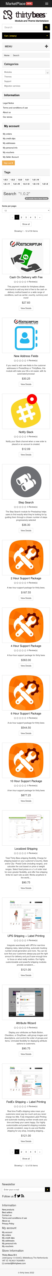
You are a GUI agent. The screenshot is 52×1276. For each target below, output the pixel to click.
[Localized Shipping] (26, 827)
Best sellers (7, 1212)
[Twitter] (19, 1196)
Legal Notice (8, 103)
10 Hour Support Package (26, 781)
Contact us (7, 1215)
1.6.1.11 (6, 184)
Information (12, 95)
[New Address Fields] (26, 335)
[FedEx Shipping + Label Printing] (26, 1081)
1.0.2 (13, 179)
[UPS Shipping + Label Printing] (26, 915)
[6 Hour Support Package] (26, 692)
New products (8, 1209)
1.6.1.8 (45, 184)
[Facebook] (15, 1196)
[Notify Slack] (26, 411)
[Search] (46, 27)
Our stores (7, 116)
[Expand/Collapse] (47, 72)
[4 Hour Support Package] (26, 625)
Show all (26, 224)
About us (7, 112)
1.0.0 (20, 179)
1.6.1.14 (35, 179)
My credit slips (9, 138)
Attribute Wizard (26, 1023)
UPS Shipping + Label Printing (26, 936)
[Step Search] (26, 481)
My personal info (10, 147)
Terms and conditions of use (15, 107)
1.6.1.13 (36, 184)
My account (11, 126)
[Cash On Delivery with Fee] (26, 256)
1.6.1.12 (26, 184)
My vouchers (8, 152)
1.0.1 (27, 179)
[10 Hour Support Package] (26, 760)
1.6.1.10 (16, 184)
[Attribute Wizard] (26, 1002)
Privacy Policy (8, 1223)
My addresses (9, 143)
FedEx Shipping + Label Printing (26, 1102)
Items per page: (9, 205)
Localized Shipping (26, 848)
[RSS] (22, 1196)
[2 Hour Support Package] (26, 557)
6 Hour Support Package (26, 713)
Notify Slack (26, 432)
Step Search (26, 502)
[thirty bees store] (26, 15)
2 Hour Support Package (26, 578)
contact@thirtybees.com (15, 1263)
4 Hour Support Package (26, 646)
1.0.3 (5, 179)
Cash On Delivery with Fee (26, 277)
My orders (7, 133)
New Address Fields (26, 356)
